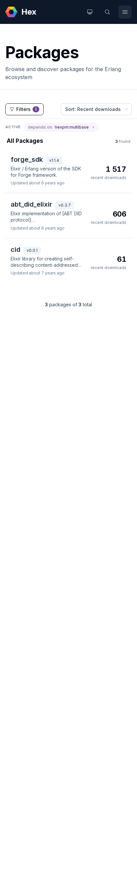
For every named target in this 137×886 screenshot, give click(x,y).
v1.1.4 (54, 160)
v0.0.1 (32, 250)
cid (15, 249)
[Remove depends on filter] (93, 127)
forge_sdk (27, 159)
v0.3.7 (65, 205)
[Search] (107, 12)
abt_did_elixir (31, 204)
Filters (26, 109)
